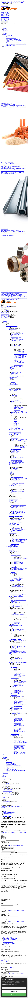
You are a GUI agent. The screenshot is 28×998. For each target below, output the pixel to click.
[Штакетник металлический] (24, 443)
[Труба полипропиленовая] (23, 696)
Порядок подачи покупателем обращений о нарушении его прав (13, 2)
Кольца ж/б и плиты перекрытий (16, 462)
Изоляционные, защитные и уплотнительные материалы (14, 292)
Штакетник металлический (17, 443)
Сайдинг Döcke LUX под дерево (19, 412)
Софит (12, 401)
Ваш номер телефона (6, 842)
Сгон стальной (17, 723)
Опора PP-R (14, 695)
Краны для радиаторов (19, 637)
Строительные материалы (7, 162)
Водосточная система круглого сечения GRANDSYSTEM (19, 360)
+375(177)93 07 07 (5, 317)
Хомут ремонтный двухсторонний (19, 604)
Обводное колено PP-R (16, 708)
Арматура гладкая (9, 231)
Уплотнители (14, 338)
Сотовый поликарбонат (16, 374)
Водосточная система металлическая (16, 346)
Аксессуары (14, 395)
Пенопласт (13, 481)
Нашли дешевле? (10, 848)
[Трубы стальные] (16, 533)
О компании (9, 35)
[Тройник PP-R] (18, 678)
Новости (3, 1)
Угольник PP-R (14, 686)
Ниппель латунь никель (19, 741)
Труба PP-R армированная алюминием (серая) (20, 700)
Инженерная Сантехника (6, 290)
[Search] (3, 304)
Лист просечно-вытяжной (17, 510)
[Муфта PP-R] (17, 667)
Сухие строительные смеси (15, 485)
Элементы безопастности (17, 335)
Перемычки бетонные (12, 164)
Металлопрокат (4, 229)
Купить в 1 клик (14, 852)
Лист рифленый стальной (17, 511)
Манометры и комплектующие (18, 594)
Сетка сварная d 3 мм (16, 520)
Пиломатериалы (15, 468)
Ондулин (15, 106)
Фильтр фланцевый (18, 578)
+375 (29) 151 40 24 (5, 310)
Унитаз (15, 613)
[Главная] (9, 303)
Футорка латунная (18, 746)
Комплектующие (15, 451)
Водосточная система (14, 341)
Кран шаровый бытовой (17, 562)
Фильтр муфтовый (18, 576)
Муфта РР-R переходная (19, 675)
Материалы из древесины (15, 464)
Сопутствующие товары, (17, 477)
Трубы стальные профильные (18, 540)
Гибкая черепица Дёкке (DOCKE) (16, 376)
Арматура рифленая (13, 499)
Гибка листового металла (17, 339)
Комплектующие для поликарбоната (16, 373)
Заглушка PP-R (14, 707)
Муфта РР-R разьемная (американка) (19, 674)
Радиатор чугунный (16, 639)
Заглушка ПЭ (14, 647)
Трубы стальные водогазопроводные (16, 537)
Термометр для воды (16, 595)
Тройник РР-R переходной (20, 681)
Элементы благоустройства (9, 173)
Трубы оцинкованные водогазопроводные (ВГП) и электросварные (18, 543)
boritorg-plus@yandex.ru (8, 802)
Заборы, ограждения (13, 434)
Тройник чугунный (18, 720)
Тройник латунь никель (19, 752)
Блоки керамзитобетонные (6, 168)
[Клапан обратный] (20, 555)
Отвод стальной (18, 721)
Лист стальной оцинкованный (18, 512)
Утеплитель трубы (15, 585)
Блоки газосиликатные (14, 430)
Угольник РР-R (17, 692)
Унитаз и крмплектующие (17, 609)
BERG (15, 424)
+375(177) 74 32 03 (5, 316)
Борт (12, 490)
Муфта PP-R (14, 667)
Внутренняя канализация (17, 661)
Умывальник (17, 622)
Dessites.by (11, 967)
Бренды (8, 41)
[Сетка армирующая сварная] (22, 516)
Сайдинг (5, 164)
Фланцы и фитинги (12, 299)
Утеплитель (11, 172)
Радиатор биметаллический (17, 629)
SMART (13, 382)
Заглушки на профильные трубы (19, 529)
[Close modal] (9, 899)
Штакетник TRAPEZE (19, 447)
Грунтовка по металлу (16, 530)
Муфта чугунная (18, 719)
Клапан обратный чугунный (20, 558)
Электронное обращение (9, 943)
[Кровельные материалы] (17, 326)
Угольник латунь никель (20, 753)
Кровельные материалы (6, 103)
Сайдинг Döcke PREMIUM (17, 402)
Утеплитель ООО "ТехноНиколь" (19, 478)
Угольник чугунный (19, 728)
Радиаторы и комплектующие (15, 625)
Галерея (6, 1)
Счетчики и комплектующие (18, 592)
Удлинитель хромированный (18, 739)
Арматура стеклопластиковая (7, 230)
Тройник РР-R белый (19, 682)
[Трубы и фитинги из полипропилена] (26, 662)
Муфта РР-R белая (18, 676)
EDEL (15, 425)
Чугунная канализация (16, 659)
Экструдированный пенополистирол (16, 480)
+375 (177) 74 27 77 (5, 312)
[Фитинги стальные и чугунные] (26, 713)
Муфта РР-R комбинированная (18, 671)
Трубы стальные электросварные (19, 539)
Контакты (5, 46)
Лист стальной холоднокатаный (18, 508)
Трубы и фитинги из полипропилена (17, 662)
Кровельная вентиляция (17, 333)
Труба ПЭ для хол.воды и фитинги (16, 296)
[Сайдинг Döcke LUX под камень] (12, 415)
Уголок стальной (9, 232)
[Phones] (1, 304)
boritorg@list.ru (6, 801)
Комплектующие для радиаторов (19, 631)
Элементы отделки (15, 340)
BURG (15, 422)
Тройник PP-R (14, 678)
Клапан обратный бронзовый (18, 560)
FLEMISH (16, 423)
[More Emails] (8, 797)
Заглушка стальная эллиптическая (18, 730)
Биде (12, 624)
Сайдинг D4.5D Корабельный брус (18, 407)
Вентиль (13, 572)
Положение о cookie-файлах (12, 42)
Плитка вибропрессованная (17, 491)
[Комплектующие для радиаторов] (12, 633)
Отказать (14, 987)
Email (2, 844)
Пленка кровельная (21, 106)
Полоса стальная (8, 234)
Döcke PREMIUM (18, 399)
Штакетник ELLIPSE (19, 446)
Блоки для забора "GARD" (7, 163)
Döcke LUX (17, 400)
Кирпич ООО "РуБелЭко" (17, 457)
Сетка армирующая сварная (15, 516)
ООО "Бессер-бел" (13, 390)
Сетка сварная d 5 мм (16, 522)
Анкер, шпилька (15, 603)
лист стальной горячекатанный (18, 505)
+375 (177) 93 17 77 (5, 314)
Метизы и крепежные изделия (16, 596)
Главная (5, 28)
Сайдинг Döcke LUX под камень (19, 413)
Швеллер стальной (9, 235)
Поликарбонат (11, 105)
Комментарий (4, 908)
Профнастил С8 (15, 450)
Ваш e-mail (3, 903)
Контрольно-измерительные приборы (10, 294)
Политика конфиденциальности (13, 39)
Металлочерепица (5, 104)
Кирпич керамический (16, 460)
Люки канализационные (12, 171)
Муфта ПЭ (13, 645)
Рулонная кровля (9, 106)
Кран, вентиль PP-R (16, 693)
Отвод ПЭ (13, 648)
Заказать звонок (4, 22)
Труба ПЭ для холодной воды (18, 646)
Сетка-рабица (14, 452)
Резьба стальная (17, 724)
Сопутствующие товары (17, 234)
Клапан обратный (15, 555)
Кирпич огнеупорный (16, 461)
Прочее (7, 172)
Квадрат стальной (13, 513)
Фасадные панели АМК (14, 428)
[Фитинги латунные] (21, 735)
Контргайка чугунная (19, 725)
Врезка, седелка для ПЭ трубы (18, 651)
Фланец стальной (15, 734)
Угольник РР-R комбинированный (18, 691)
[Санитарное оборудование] (21, 606)
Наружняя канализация (16, 658)
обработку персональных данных (16, 845)
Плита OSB (14, 469)
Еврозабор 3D (14, 438)
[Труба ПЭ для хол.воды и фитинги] (25, 640)
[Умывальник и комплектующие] (26, 617)
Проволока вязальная (16, 531)
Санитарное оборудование (10, 295)
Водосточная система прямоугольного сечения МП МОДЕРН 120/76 (20, 356)
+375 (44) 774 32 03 (5, 307)
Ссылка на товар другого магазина (9, 904)
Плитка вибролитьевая (16, 492)
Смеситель (16, 623)
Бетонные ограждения (16, 440)
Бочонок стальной (18, 726)
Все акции (5, 30)
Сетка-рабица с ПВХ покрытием (19, 439)
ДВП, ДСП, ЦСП (15, 471)
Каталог (5, 29)
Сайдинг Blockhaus (18, 411)
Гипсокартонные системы (16, 168)
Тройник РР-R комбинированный (18, 685)
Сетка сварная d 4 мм (16, 519)
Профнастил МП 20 (16, 449)
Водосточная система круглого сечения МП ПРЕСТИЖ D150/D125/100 (20, 353)
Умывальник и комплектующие (18, 617)
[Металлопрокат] (13, 494)
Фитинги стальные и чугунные (18, 713)
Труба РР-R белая (18, 706)
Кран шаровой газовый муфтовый (19, 568)
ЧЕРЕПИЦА (14, 383)
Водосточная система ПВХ (17, 366)
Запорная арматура (10, 292)
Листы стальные (17, 231)
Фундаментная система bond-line (19, 441)
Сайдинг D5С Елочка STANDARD (19, 409)
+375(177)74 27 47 (5, 315)
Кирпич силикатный (16, 458)
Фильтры (13, 573)
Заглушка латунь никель (19, 745)
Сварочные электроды (16, 528)
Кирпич (8, 169)
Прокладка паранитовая (17, 586)
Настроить (14, 991)
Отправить (3, 846)
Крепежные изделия (16, 337)
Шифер (6, 105)
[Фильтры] (16, 573)
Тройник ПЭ (14, 650)
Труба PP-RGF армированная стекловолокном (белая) (19, 703)
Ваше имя (3, 841)
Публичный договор (11, 38)
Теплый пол (3, 292)
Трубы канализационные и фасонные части (14, 297)
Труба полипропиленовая (17, 696)
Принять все (14, 994)
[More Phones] (10, 779)
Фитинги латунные (16, 735)
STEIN (15, 419)
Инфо (4, 34)
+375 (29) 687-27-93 (5, 306)
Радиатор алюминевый (16, 630)
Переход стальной (18, 718)
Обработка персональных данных (14, 40)
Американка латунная (19, 747)
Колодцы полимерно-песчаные (10, 166)
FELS (15, 421)
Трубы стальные (12, 533)
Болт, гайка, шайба (15, 602)
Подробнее (14, 984)
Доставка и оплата (13, 1)
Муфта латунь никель (19, 748)
